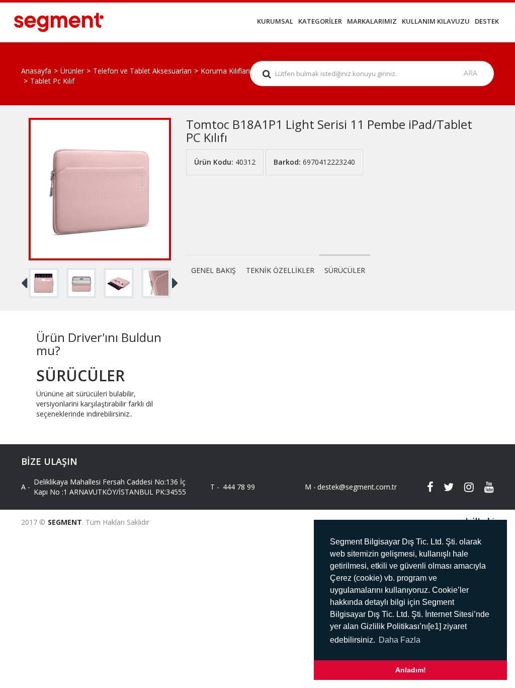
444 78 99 (239, 487)
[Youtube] (484, 487)
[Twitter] (444, 487)
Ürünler (72, 71)
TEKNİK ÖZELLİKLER (280, 270)
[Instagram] (464, 487)
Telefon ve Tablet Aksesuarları (142, 71)
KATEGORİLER (320, 21)
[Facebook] (423, 487)
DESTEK (487, 21)
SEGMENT (65, 522)
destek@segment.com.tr (348, 487)
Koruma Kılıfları (225, 71)
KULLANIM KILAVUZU (436, 21)
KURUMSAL (275, 21)
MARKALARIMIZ (372, 21)
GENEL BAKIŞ (213, 270)
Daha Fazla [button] (399, 640)
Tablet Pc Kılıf (52, 81)
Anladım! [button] (410, 670)
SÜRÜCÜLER (344, 270)
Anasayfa (36, 71)
